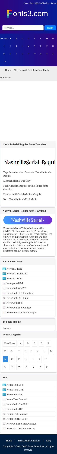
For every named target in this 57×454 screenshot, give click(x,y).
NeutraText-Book (15, 384)
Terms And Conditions (29, 440)
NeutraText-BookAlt (16, 414)
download (19, 172)
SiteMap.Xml (44, 3)
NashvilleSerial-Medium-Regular (25, 194)
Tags (31, 3)
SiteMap (54, 3)
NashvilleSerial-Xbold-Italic (23, 199)
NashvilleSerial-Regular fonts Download (27, 220)
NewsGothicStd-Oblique (18, 307)
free (27, 172)
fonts (11, 172)
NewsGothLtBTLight (17, 298)
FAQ (48, 440)
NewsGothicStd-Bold (17, 404)
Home (26, 3)
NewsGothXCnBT (16, 288)
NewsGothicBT (14, 409)
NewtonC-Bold (14, 278)
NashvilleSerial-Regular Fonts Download (25, 144)
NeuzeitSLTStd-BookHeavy (20, 428)
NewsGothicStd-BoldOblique (21, 312)
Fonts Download (36, 446)
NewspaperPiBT (14, 283)
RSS (36, 3)
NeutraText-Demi (15, 389)
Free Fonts (4, 38)
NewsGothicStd (14, 302)
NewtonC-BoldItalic (16, 273)
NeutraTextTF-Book (16, 418)
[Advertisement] (28, 111)
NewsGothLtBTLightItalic (19, 293)
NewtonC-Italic (14, 268)
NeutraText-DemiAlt (16, 399)
